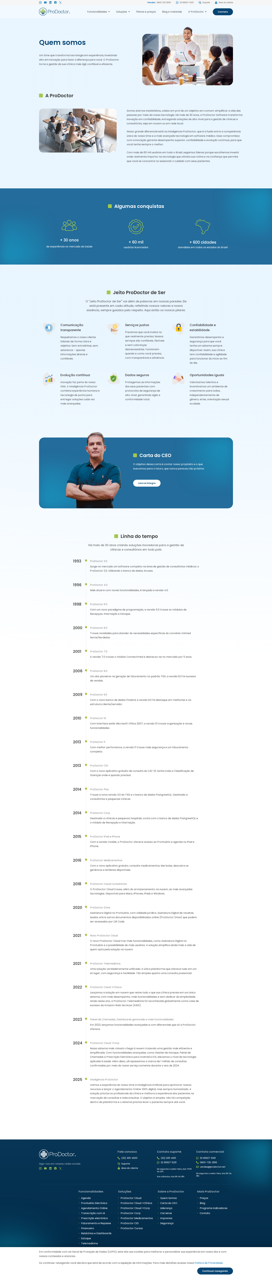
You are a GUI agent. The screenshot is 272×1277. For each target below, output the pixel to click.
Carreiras (166, 1213)
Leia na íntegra (147, 483)
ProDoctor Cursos (132, 1228)
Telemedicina (89, 1243)
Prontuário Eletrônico (94, 1203)
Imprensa (166, 1218)
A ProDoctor (197, 12)
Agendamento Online (94, 1208)
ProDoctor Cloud (131, 1198)
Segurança (166, 1223)
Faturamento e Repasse (96, 1223)
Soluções (123, 12)
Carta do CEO (168, 1203)
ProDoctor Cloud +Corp (135, 1208)
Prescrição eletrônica (94, 1218)
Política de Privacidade (209, 1263)
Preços (204, 1198)
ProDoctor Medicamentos (137, 1218)
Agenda (86, 1198)
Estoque (86, 1238)
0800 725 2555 (164, 2)
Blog (202, 1203)
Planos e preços (146, 12)
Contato (223, 11)
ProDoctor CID (130, 1223)
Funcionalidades (98, 12)
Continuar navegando (215, 1271)
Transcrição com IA (93, 1213)
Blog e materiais (172, 12)
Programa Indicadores (213, 1208)
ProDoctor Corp (131, 1213)
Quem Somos (168, 1198)
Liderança (166, 1208)
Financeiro (87, 1228)
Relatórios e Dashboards (96, 1233)
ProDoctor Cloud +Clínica (136, 1203)
